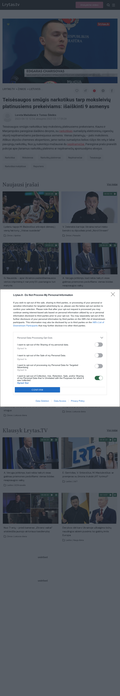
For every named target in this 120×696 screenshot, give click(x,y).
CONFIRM (37, 390)
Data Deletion (42, 401)
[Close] (114, 295)
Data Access (60, 401)
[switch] (99, 344)
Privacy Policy (78, 401)
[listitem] (60, 337)
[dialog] (60, 348)
